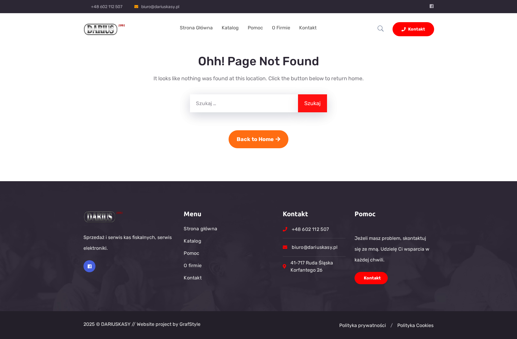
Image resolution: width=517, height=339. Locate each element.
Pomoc (255, 28)
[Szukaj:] (244, 103)
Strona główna (196, 28)
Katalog (230, 28)
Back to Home (255, 139)
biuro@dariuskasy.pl (160, 6)
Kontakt (308, 28)
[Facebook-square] (89, 266)
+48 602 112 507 (106, 6)
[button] (391, 325)
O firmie (281, 28)
